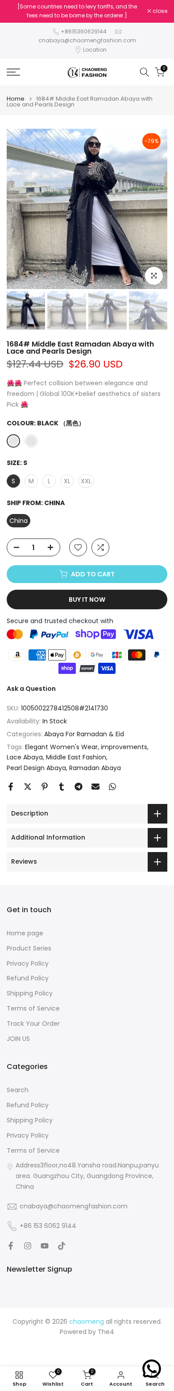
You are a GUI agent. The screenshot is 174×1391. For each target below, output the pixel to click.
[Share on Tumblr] (62, 787)
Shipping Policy (30, 993)
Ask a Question (31, 688)
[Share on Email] (95, 787)
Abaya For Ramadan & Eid (84, 734)
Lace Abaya (25, 757)
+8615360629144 (84, 31)
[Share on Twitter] (28, 787)
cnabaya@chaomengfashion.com (87, 40)
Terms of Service (33, 1008)
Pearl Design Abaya (36, 767)
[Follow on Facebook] (11, 1245)
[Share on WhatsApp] (112, 787)
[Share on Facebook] (11, 787)
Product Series (29, 948)
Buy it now (87, 599)
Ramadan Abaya (95, 767)
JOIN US (18, 1039)
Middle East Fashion (76, 757)
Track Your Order (33, 1024)
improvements (124, 746)
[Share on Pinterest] (45, 787)
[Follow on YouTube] (45, 1245)
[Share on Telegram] (79, 787)
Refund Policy (28, 978)
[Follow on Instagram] (28, 1245)
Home (16, 99)
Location (95, 49)
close (159, 11)
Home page (25, 933)
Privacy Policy (28, 963)
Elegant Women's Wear (61, 746)
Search (18, 1090)
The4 (106, 1332)
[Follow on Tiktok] (62, 1245)
